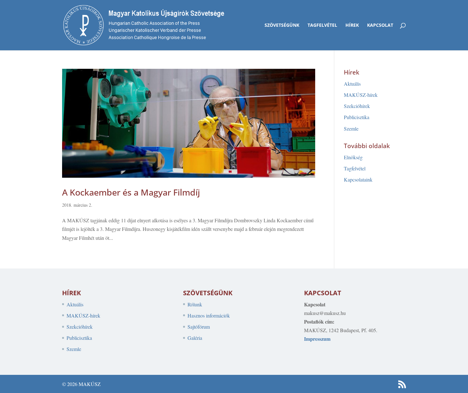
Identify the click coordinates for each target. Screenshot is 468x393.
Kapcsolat (380, 25)
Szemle (351, 128)
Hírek (352, 25)
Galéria (195, 337)
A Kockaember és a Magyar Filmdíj (131, 192)
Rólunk (195, 304)
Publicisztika (356, 117)
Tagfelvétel (322, 25)
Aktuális (352, 83)
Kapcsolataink (358, 179)
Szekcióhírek (357, 106)
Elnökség (353, 157)
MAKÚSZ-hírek (361, 94)
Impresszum (317, 338)
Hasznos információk (209, 315)
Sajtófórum (199, 326)
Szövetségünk (282, 25)
